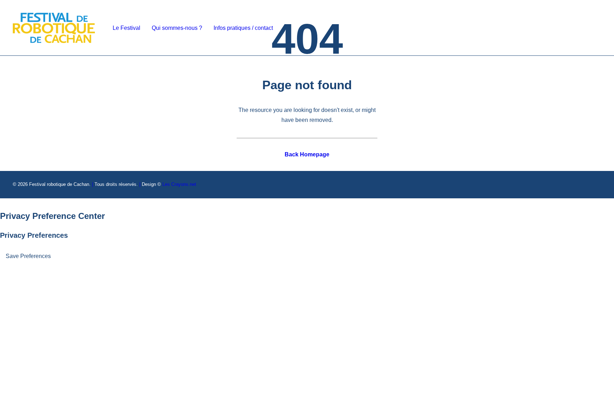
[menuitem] (126, 28)
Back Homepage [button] (307, 154)
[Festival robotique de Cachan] (54, 28)
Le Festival (126, 28)
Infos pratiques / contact (243, 28)
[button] (553, 28)
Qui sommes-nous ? (177, 28)
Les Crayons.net (179, 184)
